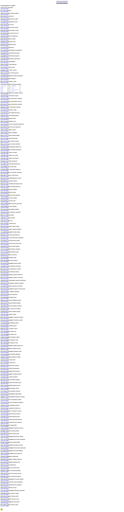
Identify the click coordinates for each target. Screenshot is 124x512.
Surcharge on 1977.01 (15, 89)
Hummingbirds (14, 85)
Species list (65, 2)
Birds (12, 87)
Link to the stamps (5, 8)
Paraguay (2, 87)
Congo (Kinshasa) (3, 85)
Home (57, 2)
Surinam (2, 88)
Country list (61, 2)
